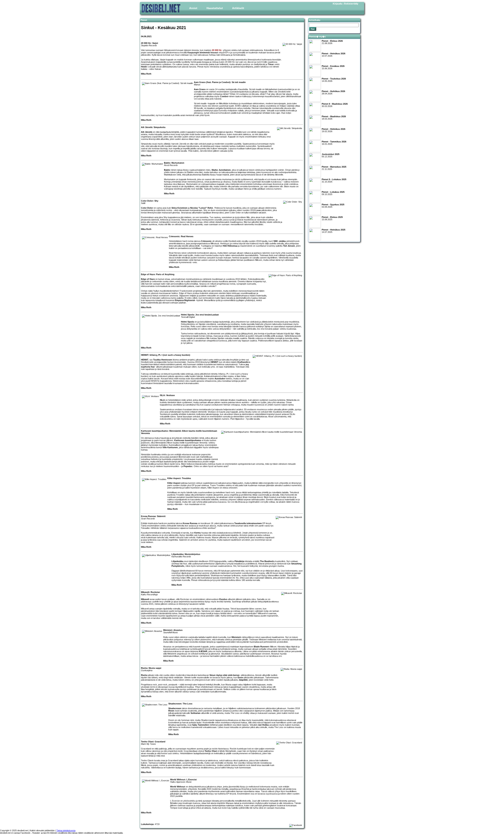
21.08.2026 (332, 42)
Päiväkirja (239, 561)
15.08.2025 (332, 218)
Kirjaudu (337, 3)
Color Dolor (147, 208)
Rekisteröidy (351, 3)
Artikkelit (238, 8)
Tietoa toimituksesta (65, 830)
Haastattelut (215, 8)
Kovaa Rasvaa (190, 523)
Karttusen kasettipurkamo (187, 440)
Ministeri (236, 637)
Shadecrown (174, 708)
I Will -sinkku (279, 241)
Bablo (167, 170)
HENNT (144, 359)
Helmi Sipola (187, 322)
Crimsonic (206, 241)
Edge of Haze (148, 279)
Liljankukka (177, 561)
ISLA (162, 400)
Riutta (144, 675)
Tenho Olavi (211, 751)
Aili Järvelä (146, 132)
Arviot (193, 8)
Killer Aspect (174, 483)
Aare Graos (200, 89)
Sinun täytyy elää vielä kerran (224, 675)
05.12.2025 (330, 155)
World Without (177, 786)
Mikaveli (145, 599)
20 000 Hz (217, 50)
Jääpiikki (243, 680)
